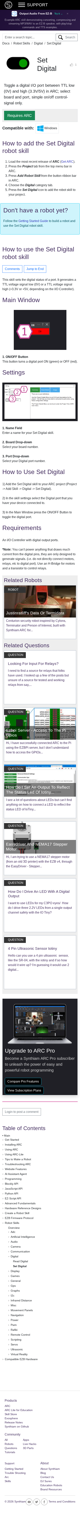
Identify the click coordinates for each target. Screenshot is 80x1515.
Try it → (58, 13)
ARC (7, 1406)
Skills (8, 1481)
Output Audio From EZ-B (35, 13)
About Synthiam (50, 1468)
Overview (14, 1227)
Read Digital (20, 1261)
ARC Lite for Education (19, 1410)
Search (69, 37)
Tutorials (10, 1452)
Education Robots (51, 1485)
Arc (7, 1477)
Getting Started (14, 1468)
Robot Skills (21, 43)
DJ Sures (46, 1481)
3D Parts (28, 1448)
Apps (26, 1439)
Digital (38, 43)
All (6, 1439)
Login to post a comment (21, 1111)
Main (7, 1135)
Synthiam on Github (17, 1426)
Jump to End (35, 269)
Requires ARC (19, 115)
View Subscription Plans (24, 1090)
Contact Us (47, 1477)
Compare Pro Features (23, 1081)
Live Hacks (29, 1443)
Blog (43, 1472)
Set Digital (20, 1266)
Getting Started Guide (33, 221)
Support (9, 1463)
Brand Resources (51, 1489)
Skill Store (11, 1414)
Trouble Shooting (15, 1472)
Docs (6, 43)
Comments (12, 269)
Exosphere (11, 1418)
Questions (11, 1448)
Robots (9, 1443)
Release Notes (14, 1422)
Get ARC (67, 161)
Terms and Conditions (62, 1501)
